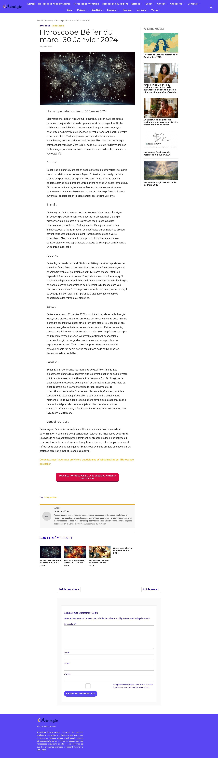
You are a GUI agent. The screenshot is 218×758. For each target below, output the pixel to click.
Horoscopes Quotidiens (115, 4)
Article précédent (69, 589)
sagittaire (96, 10)
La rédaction (61, 511)
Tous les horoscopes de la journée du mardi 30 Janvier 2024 (87, 477)
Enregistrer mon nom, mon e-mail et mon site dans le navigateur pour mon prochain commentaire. (133, 686)
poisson (81, 10)
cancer (161, 4)
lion (69, 10)
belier (47, 497)
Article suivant (151, 589)
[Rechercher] (211, 7)
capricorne (176, 4)
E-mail (67, 663)
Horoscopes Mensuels (86, 4)
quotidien (53, 497)
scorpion (112, 10)
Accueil (31, 4)
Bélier (148, 4)
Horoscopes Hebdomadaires (54, 4)
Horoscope (49, 21)
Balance (135, 4)
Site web (67, 674)
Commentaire (70, 624)
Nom (66, 653)
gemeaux (193, 4)
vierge (154, 10)
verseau (141, 10)
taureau (127, 10)
